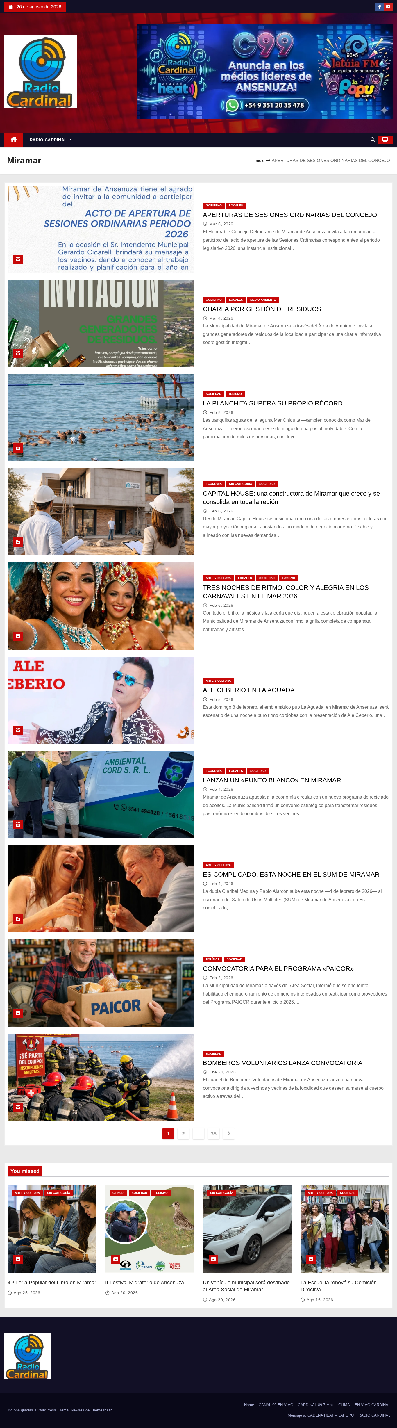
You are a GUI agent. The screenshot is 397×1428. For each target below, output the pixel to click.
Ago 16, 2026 (320, 1299)
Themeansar (101, 1410)
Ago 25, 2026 (27, 1292)
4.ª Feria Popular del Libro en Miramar (52, 1282)
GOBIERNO (214, 205)
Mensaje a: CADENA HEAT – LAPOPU (321, 1415)
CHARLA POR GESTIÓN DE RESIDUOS (262, 309)
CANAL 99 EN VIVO (276, 1405)
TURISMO (235, 394)
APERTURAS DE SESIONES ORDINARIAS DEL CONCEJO (290, 214)
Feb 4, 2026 (221, 789)
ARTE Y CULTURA (218, 578)
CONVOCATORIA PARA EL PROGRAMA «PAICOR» (278, 968)
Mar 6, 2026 (221, 224)
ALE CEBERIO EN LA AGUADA (249, 690)
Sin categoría (240, 483)
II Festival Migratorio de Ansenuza (144, 1282)
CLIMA (344, 1405)
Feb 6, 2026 (221, 511)
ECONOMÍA (214, 483)
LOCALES (236, 205)
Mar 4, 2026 (221, 318)
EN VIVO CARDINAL (372, 1405)
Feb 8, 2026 (221, 412)
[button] (373, 139)
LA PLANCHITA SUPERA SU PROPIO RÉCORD (273, 403)
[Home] (13, 140)
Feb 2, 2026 (221, 977)
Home (249, 1405)
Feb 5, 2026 (221, 699)
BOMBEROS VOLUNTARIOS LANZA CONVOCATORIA (282, 1062)
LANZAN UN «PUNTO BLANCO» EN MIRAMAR (272, 780)
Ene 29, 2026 (222, 1072)
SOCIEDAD (213, 394)
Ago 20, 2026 (124, 1292)
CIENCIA (118, 1192)
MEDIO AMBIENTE (263, 299)
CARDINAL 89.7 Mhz (316, 1405)
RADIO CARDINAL (49, 140)
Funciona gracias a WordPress (30, 1410)
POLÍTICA (212, 959)
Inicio (259, 160)
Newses (77, 1410)
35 (213, 1134)
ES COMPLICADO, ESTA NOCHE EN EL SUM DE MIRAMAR (291, 874)
